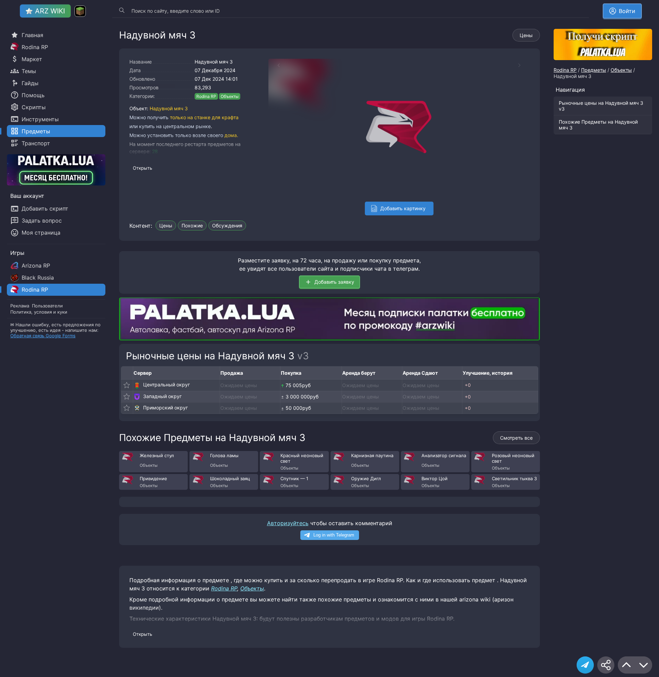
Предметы (593, 70)
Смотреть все (516, 438)
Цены (526, 35)
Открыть (142, 168)
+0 (468, 385)
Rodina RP (206, 96)
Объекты (230, 96)
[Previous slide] (275, 65)
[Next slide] (523, 65)
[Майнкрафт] (80, 11)
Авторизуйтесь (288, 523)
